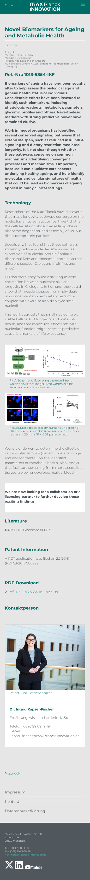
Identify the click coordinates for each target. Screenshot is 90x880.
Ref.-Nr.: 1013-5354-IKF (26, 592)
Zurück (14, 773)
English (10, 5)
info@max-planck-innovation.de (26, 854)
